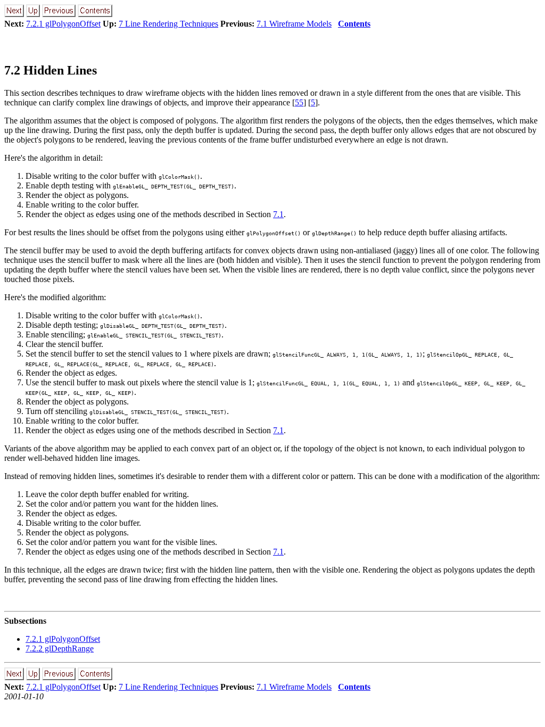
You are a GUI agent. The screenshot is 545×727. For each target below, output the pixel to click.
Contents (354, 23)
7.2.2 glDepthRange (60, 648)
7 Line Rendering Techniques (168, 23)
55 (299, 102)
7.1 (278, 214)
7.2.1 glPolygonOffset (63, 23)
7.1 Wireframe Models (294, 23)
